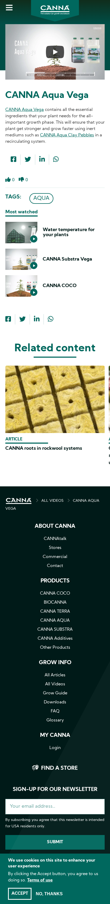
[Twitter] (28, 160)
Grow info (55, 662)
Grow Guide (55, 693)
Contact (55, 566)
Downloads (55, 702)
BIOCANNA (55, 602)
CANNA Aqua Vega (24, 110)
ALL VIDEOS (52, 501)
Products (55, 581)
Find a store (59, 768)
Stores (55, 548)
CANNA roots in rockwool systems (43, 448)
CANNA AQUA (55, 620)
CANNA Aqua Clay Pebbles (67, 135)
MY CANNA (55, 735)
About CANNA (55, 526)
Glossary (55, 720)
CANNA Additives (55, 639)
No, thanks (49, 894)
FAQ (55, 711)
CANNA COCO (60, 285)
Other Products (55, 648)
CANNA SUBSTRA (55, 630)
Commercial (55, 557)
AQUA (41, 198)
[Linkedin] (42, 160)
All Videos (55, 684)
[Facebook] (13, 160)
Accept (19, 894)
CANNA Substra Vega (67, 259)
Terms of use (40, 880)
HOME (18, 501)
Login (55, 748)
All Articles (55, 675)
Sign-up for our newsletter (55, 789)
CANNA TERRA (55, 611)
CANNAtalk (55, 539)
